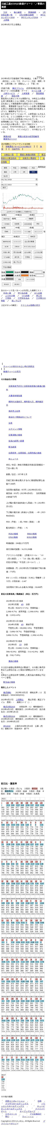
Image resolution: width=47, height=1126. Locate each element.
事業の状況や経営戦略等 (28, 136)
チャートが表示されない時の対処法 (18, 366)
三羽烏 (8, 298)
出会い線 (7, 293)
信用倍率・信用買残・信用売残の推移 (25, 453)
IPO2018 (6, 726)
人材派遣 (25, 93)
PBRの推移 (32, 534)
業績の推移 (13, 661)
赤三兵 (39, 296)
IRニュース (13, 459)
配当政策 (12, 447)
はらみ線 (38, 293)
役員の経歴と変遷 (16, 441)
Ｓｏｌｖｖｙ (28, 1116)
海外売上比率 (14, 411)
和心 (7, 1116)
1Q (20, 645)
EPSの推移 (13, 537)
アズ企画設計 (35, 1114)
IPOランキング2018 (29, 17)
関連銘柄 (32, 12)
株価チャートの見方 (12, 372)
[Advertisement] (23, 50)
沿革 (10, 423)
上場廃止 (20, 700)
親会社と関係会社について (20, 417)
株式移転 (7, 692)
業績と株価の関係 (27, 155)
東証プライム (18, 88)
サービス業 (36, 91)
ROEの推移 (32, 537)
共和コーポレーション (15, 1101)
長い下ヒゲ (16, 301)
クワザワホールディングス (16, 1104)
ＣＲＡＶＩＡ (11, 1114)
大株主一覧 (9, 155)
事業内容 (7, 136)
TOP (5, 12)
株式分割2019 (9, 707)
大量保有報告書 (15, 396)
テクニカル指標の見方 (30, 305)
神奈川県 (15, 96)
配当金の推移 (9, 682)
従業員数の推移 (15, 435)
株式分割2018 (9, 716)
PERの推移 (13, 534)
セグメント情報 (15, 429)
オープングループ (27, 1111)
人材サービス (9, 93)
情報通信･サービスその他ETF (18, 146)
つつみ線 (25, 296)
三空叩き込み (23, 298)
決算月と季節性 (29, 158)
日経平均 (16, 149)
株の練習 (18, 12)
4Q (22, 604)
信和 (39, 1101)
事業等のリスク (10, 139)
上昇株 (6, 20)
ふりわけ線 (10, 296)
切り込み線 (22, 293)
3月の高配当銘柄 (26, 15)
